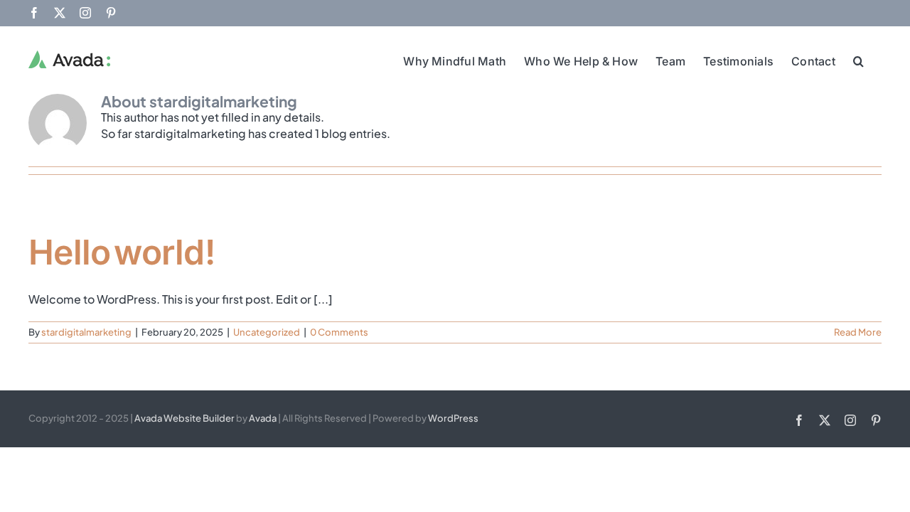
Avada (263, 418)
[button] (858, 59)
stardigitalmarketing (86, 332)
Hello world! (121, 252)
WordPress (453, 418)
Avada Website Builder (184, 418)
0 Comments (339, 332)
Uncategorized (266, 332)
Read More (858, 332)
